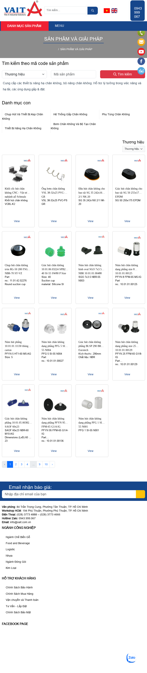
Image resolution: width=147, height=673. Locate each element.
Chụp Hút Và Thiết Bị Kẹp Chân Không (22, 116)
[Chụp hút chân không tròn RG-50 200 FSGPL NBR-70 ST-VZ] (18, 260)
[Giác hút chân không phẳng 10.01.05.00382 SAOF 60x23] (18, 413)
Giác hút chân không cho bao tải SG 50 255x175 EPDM (128, 192)
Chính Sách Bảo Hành (19, 587)
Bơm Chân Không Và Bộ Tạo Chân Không (73, 126)
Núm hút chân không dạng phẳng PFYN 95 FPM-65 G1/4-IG (53, 422)
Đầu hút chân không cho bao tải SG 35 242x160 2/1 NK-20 (91, 192)
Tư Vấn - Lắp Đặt (16, 606)
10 (46, 464)
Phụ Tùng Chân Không (116, 114)
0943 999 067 (138, 13)
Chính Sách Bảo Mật (18, 612)
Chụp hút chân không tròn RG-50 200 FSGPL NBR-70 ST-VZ (18, 269)
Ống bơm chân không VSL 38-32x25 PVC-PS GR (55, 192)
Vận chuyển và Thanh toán (21, 599)
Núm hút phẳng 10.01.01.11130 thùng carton (16, 346)
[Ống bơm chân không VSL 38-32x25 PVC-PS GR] (55, 183)
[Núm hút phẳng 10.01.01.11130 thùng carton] (18, 336)
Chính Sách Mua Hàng (19, 593)
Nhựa (8, 555)
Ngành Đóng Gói (15, 561)
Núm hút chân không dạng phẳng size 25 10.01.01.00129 (126, 346)
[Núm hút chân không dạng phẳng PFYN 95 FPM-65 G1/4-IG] (55, 413)
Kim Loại (10, 567)
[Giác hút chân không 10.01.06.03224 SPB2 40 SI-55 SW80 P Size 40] (55, 260)
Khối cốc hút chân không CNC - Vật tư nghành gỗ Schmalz (16, 192)
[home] (56, 49)
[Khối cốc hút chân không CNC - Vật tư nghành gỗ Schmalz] (18, 183)
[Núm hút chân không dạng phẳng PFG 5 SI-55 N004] (55, 336)
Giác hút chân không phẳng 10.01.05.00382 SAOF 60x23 (17, 422)
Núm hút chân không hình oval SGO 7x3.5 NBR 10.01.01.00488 (90, 269)
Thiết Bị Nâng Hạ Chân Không (23, 128)
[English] (114, 10)
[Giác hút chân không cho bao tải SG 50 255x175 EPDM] (128, 183)
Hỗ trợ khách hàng (19, 578)
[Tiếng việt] (107, 10)
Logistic (10, 549)
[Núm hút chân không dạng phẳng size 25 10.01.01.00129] (128, 336)
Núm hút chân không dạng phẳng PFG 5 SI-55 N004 (54, 346)
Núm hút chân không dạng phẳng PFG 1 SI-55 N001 (90, 422)
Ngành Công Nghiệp (19, 527)
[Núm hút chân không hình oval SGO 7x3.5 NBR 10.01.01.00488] (91, 260)
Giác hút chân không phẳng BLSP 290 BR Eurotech (89, 346)
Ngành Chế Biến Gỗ (17, 537)
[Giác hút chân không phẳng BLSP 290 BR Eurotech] (91, 336)
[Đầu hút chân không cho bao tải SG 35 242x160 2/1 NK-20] (91, 183)
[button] (51, 25)
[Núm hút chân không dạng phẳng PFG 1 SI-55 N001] (91, 413)
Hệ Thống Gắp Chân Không (70, 114)
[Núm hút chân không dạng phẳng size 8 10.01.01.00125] (128, 260)
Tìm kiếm (124, 74)
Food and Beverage (17, 543)
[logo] (23, 15)
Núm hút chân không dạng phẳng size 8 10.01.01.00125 (126, 269)
